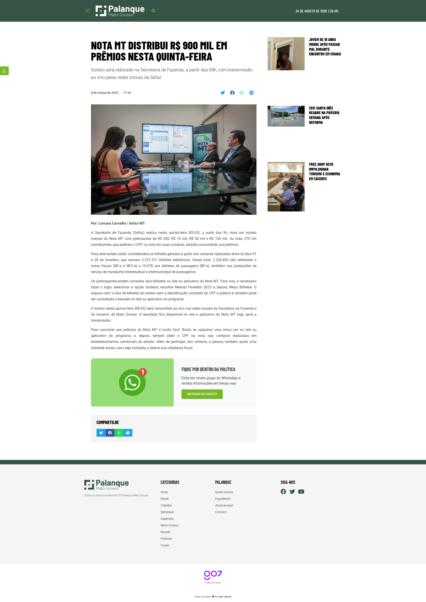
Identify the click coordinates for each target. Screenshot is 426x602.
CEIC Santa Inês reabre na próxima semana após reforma (324, 115)
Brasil (164, 498)
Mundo (165, 532)
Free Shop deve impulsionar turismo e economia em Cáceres (324, 171)
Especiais (167, 518)
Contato (221, 512)
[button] (4, 70)
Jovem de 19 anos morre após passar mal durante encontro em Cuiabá (325, 46)
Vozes (165, 545)
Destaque (167, 512)
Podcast (166, 538)
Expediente (222, 498)
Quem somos (224, 492)
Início (164, 492)
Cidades (166, 505)
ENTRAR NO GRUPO (202, 394)
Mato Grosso (170, 525)
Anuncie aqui (224, 505)
